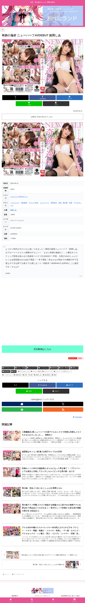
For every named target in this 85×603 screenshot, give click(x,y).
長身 (70, 203)
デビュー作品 (33, 203)
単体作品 (54, 203)
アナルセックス (9, 368)
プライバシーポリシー (42, 596)
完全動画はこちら (42, 349)
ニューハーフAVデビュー (19, 196)
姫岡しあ (13, 210)
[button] (56, 103)
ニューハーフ (44, 203)
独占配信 (24, 203)
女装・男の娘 (63, 203)
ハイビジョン (15, 203)
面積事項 (15, 596)
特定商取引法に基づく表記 (70, 596)
